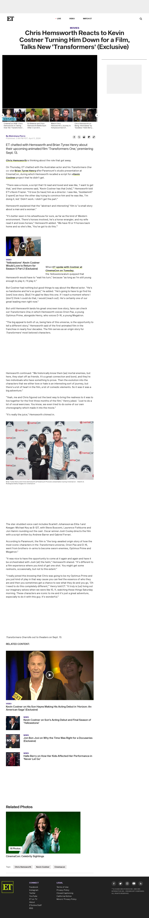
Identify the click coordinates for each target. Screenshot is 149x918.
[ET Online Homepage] (10, 19)
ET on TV (33, 899)
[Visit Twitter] (120, 884)
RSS (31, 908)
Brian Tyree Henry (25, 171)
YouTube (33, 896)
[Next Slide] (97, 115)
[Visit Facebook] (114, 884)
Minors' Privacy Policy (66, 899)
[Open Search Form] (141, 19)
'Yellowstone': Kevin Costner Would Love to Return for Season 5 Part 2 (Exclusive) (23, 265)
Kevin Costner (42, 867)
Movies (74, 28)
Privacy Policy (63, 890)
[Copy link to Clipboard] (94, 137)
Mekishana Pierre (17, 136)
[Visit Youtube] (134, 883)
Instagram (33, 890)
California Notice (64, 896)
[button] (23, 246)
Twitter (32, 893)
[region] (49, 81)
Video (72, 18)
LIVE (59, 18)
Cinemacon (59, 867)
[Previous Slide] (2, 115)
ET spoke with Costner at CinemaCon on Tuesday (64, 268)
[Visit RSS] (140, 884)
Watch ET (87, 18)
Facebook (33, 887)
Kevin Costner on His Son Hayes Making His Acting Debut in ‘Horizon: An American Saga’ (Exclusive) (48, 708)
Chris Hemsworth (16, 160)
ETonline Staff (35, 905)
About (32, 902)
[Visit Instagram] (127, 884)
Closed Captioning (65, 893)
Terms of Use (62, 887)
